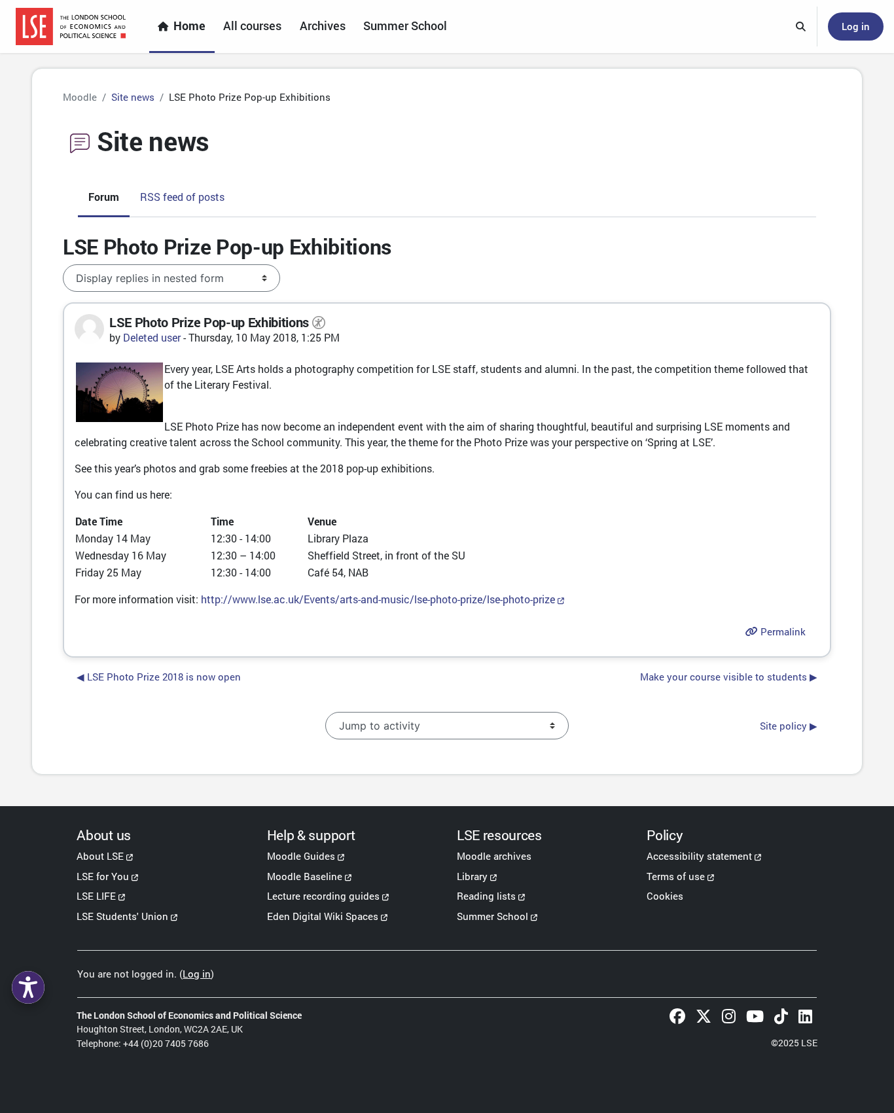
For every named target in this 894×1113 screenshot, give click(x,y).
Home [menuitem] (189, 25)
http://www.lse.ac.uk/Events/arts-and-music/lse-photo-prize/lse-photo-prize (378, 599)
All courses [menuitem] (252, 25)
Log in (856, 26)
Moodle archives (494, 855)
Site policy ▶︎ (788, 725)
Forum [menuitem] (103, 196)
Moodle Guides (301, 855)
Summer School (492, 916)
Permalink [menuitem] (782, 631)
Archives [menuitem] (323, 25)
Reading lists (486, 895)
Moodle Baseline (304, 876)
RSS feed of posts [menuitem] (182, 196)
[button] (801, 27)
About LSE (100, 855)
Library (472, 876)
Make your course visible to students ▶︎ (728, 676)
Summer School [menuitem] (405, 25)
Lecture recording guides (323, 895)
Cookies (665, 895)
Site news (132, 96)
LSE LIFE (96, 895)
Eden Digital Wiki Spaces (322, 916)
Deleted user (152, 337)
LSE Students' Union (122, 916)
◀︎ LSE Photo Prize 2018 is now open (159, 676)
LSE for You (103, 876)
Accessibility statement (699, 855)
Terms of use (676, 876)
